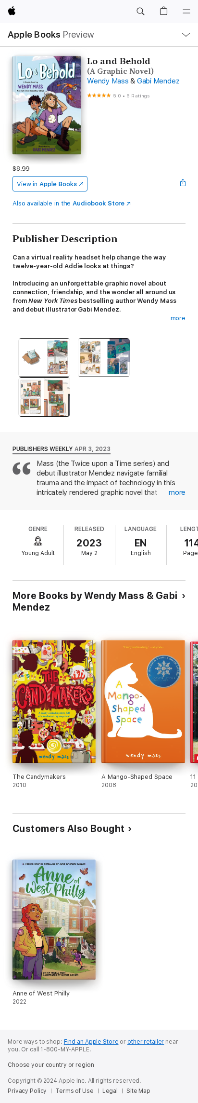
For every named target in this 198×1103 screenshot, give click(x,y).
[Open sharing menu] (183, 184)
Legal (110, 1091)
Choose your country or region (51, 1065)
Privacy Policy (27, 1091)
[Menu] (186, 11)
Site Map (138, 1091)
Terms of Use (74, 1091)
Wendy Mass (108, 81)
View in (47, 184)
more (178, 318)
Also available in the (68, 203)
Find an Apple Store (91, 1041)
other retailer (145, 1041)
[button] (140, 11)
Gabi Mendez (158, 81)
